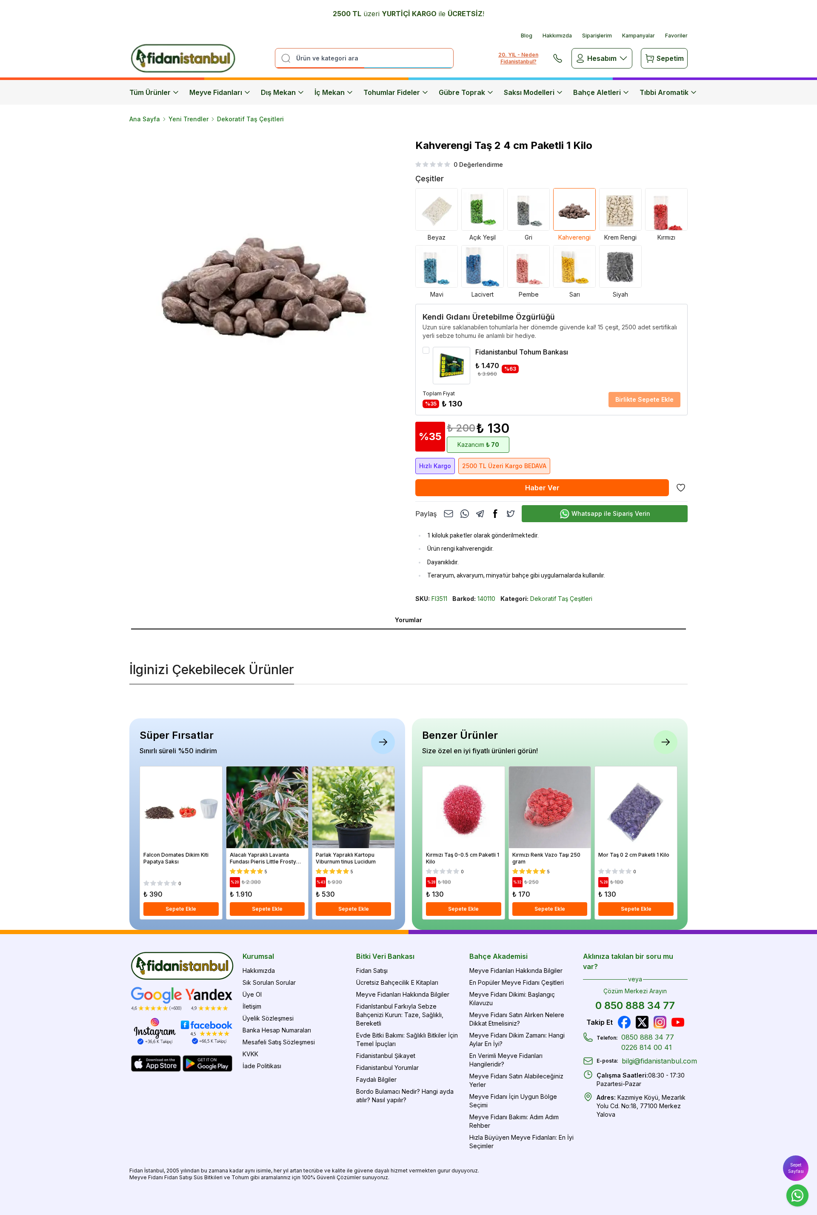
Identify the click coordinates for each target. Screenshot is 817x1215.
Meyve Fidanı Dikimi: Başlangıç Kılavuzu (512, 998)
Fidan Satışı (372, 970)
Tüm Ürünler (150, 92)
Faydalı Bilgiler (376, 1079)
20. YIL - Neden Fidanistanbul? (518, 58)
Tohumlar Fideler (391, 92)
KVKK (250, 1054)
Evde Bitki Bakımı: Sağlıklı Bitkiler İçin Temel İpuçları (407, 1039)
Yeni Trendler (189, 119)
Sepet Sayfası (796, 1168)
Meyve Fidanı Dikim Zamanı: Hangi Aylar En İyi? (517, 1039)
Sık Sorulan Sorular (269, 982)
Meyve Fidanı (146, 1177)
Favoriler (676, 35)
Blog (526, 35)
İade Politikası (262, 1065)
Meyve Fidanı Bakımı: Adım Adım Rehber (514, 1121)
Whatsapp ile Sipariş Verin (610, 513)
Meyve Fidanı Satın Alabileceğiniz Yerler (516, 1080)
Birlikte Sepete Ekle (644, 399)
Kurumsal (258, 956)
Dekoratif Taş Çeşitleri (250, 119)
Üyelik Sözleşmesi (268, 1018)
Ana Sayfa (144, 119)
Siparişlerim (597, 35)
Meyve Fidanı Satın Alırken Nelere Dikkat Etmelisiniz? (516, 1019)
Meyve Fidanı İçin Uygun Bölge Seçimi (513, 1101)
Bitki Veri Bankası (385, 956)
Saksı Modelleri (529, 92)
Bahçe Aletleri (597, 92)
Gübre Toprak (462, 92)
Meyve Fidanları (215, 92)
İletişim (252, 1006)
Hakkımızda (557, 35)
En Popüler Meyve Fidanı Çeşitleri (516, 982)
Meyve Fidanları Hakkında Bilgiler (402, 994)
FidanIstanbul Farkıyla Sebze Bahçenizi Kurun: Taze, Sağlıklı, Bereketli (399, 1015)
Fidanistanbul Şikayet (385, 1055)
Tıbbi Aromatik (664, 92)
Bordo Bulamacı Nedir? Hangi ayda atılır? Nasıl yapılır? (405, 1096)
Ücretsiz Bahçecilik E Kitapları (397, 982)
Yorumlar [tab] (408, 619)
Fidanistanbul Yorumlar (387, 1067)
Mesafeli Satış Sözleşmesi (279, 1042)
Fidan (136, 1170)
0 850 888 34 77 (635, 1005)
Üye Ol (252, 994)
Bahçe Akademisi (498, 956)
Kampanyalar (638, 35)
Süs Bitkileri (208, 1177)
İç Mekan (329, 92)
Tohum (240, 1177)
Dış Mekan (278, 92)
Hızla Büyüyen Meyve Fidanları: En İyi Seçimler (521, 1141)
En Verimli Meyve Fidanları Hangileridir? (506, 1060)
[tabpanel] (408, 636)
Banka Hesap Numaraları (277, 1030)
